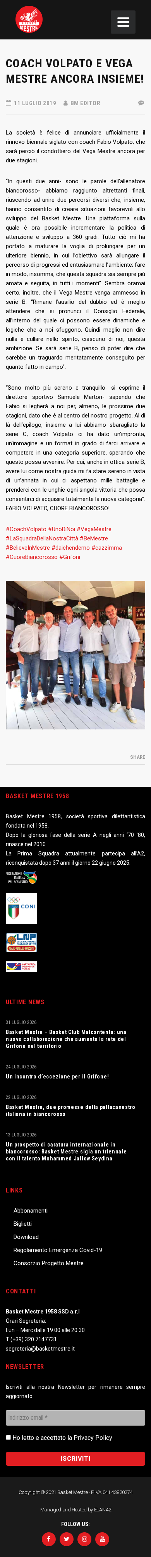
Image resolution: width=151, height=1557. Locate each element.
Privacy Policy (93, 1437)
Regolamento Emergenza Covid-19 (58, 1250)
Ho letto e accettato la (61, 1437)
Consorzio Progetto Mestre (49, 1263)
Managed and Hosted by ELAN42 (75, 1510)
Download (26, 1236)
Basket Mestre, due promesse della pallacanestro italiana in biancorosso (71, 1110)
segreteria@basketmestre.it (40, 1349)
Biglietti (23, 1223)
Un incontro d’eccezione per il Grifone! (57, 1076)
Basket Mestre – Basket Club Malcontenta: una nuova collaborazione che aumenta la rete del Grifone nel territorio (66, 1039)
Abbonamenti (31, 1210)
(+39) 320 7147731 (33, 1339)
